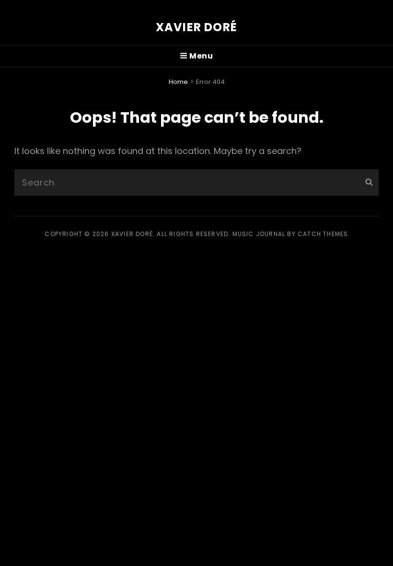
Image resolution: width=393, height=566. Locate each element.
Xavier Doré (196, 27)
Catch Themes (323, 234)
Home (178, 81)
